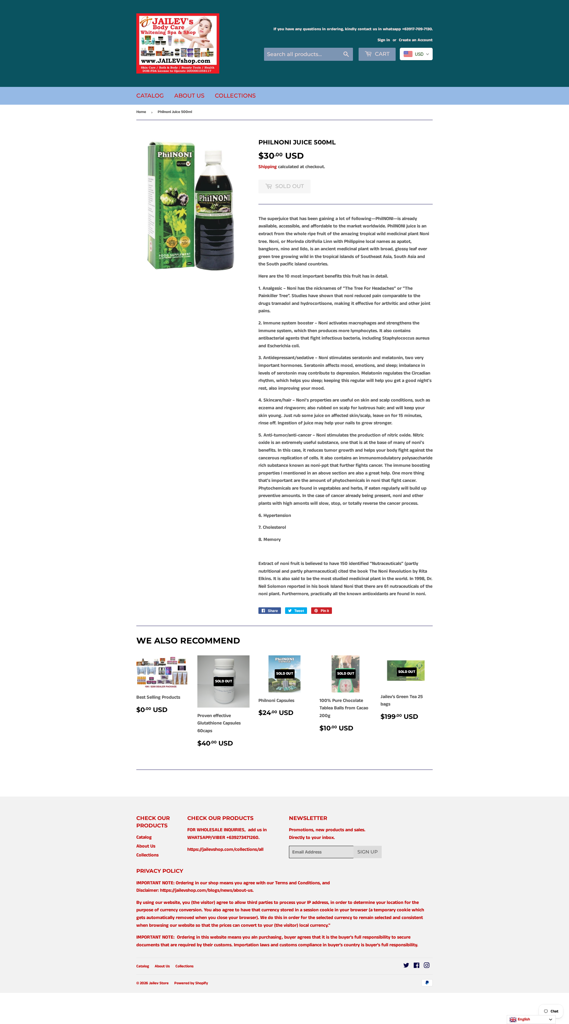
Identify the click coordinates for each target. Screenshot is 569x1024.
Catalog (150, 95)
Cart (381, 54)
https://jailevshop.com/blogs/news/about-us (206, 890)
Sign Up (367, 852)
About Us (189, 95)
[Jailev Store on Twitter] (406, 966)
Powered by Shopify (191, 983)
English (523, 1019)
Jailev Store (159, 983)
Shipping (267, 166)
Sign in (384, 40)
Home (141, 112)
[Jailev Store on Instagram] (427, 966)
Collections (235, 95)
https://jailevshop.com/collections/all (225, 849)
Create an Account (416, 40)
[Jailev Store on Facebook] (416, 966)
